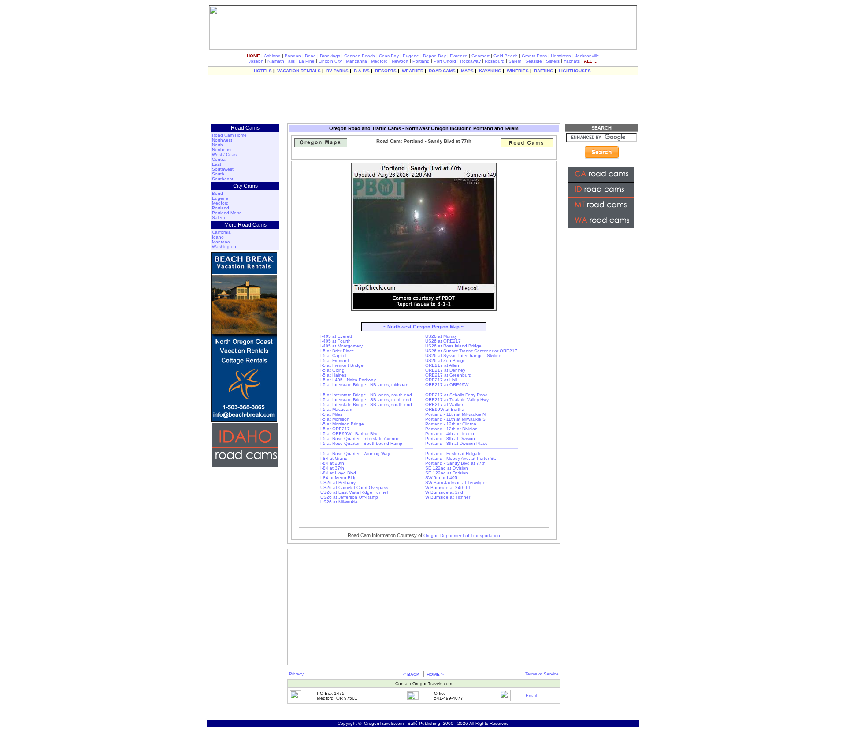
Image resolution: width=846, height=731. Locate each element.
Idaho (218, 237)
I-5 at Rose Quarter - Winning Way (355, 453)
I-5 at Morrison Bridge (342, 423)
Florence (459, 55)
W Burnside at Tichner (447, 497)
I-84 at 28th (332, 463)
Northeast (222, 149)
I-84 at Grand (334, 458)
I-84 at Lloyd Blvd (338, 472)
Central (219, 159)
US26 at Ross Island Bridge (453, 345)
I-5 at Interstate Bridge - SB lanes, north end (365, 399)
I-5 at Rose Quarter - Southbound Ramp (361, 443)
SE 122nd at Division (446, 468)
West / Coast (225, 154)
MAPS (467, 70)
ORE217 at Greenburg (448, 375)
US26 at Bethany (338, 482)
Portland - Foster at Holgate (453, 453)
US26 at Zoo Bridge (445, 360)
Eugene (411, 55)
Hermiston (561, 55)
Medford (379, 61)
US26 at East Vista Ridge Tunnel (354, 492)
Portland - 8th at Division (450, 438)
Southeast (222, 178)
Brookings (330, 55)
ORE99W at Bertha (444, 409)
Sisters (553, 61)
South (218, 174)
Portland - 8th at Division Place (456, 443)
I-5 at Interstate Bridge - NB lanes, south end (366, 394)
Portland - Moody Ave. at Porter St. (460, 458)
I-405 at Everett (336, 336)
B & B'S (362, 70)
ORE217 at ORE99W (446, 384)
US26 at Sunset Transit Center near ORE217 (471, 350)
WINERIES (518, 70)
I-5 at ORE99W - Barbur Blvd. (350, 433)
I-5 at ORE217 (335, 428)
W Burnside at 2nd (444, 492)
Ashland (272, 55)
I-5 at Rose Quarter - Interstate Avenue (360, 438)
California (221, 232)
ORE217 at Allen (442, 365)
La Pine (307, 61)
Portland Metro (227, 212)
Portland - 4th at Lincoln (449, 433)
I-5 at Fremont (334, 360)
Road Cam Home (229, 135)
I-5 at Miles (331, 414)
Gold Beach (506, 55)
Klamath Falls (281, 61)
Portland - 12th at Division (451, 428)
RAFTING (543, 70)
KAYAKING (490, 70)
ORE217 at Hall (441, 379)
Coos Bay (389, 55)
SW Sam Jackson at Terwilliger (456, 482)
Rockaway (470, 61)
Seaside (533, 61)
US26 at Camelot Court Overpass (354, 487)
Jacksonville (587, 55)
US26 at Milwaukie (339, 502)
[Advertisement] (423, 99)
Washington (224, 246)
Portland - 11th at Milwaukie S (455, 419)
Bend (310, 55)
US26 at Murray (441, 336)
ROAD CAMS (442, 70)
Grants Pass (534, 55)
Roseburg (495, 61)
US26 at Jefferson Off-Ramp (349, 497)
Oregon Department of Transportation (461, 535)
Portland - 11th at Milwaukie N (455, 414)
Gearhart (480, 55)
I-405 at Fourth (335, 341)
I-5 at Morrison (334, 419)
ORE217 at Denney (445, 370)
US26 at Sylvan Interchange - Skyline (463, 355)
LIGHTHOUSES (575, 70)
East (216, 164)
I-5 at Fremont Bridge (342, 365)
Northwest (222, 140)
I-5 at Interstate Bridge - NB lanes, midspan (364, 384)
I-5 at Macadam (336, 409)
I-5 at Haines (333, 375)
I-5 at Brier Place (337, 350)
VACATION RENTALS (299, 70)
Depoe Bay (434, 55)
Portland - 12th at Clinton (450, 423)
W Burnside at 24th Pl (447, 487)
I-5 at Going (332, 370)
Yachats (572, 61)
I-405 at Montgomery (341, 345)
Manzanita (356, 61)
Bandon (293, 55)
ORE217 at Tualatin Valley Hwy (457, 399)
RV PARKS (337, 70)
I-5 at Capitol (333, 355)
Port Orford (445, 61)
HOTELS (263, 70)
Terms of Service (542, 673)
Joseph (256, 61)
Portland (421, 61)
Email (531, 695)
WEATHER (412, 70)
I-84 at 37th (332, 468)
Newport (400, 61)
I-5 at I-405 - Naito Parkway (348, 379)
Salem (514, 61)
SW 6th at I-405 (441, 477)
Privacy (296, 673)
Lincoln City (330, 61)
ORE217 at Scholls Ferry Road (456, 394)
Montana (221, 241)
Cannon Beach (359, 55)
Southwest (223, 169)
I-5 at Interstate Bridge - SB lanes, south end (366, 404)
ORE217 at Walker (444, 404)
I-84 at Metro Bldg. (339, 477)
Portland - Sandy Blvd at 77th (455, 463)
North (217, 144)
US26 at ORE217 (443, 341)
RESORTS (386, 70)
